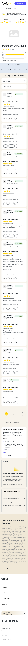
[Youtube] (10, 621)
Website (7, 450)
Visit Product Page (13, 69)
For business (19, 3)
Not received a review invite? (14, 422)
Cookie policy (4, 635)
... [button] (13, 414)
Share (10, 118)
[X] (6, 621)
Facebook (8, 452)
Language (8, 612)
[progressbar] (14, 54)
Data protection (4, 632)
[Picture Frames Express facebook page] (3, 568)
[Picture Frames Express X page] (7, 568)
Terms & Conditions (5, 628)
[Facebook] (2, 621)
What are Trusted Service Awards (12, 484)
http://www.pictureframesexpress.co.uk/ (17, 14)
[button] (14, 80)
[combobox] (14, 80)
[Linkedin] (13, 621)
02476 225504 (9, 441)
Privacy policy (4, 630)
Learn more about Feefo (10, 510)
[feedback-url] (7, 104)
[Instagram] (17, 621)
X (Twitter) (8, 455)
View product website (8, 106)
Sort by (4, 79)
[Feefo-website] (6, 3)
